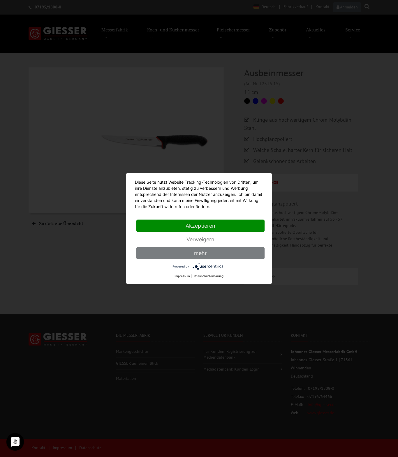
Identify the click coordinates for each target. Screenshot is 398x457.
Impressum (182, 276)
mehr (200, 253)
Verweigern (200, 239)
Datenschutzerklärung (208, 276)
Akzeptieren (200, 226)
